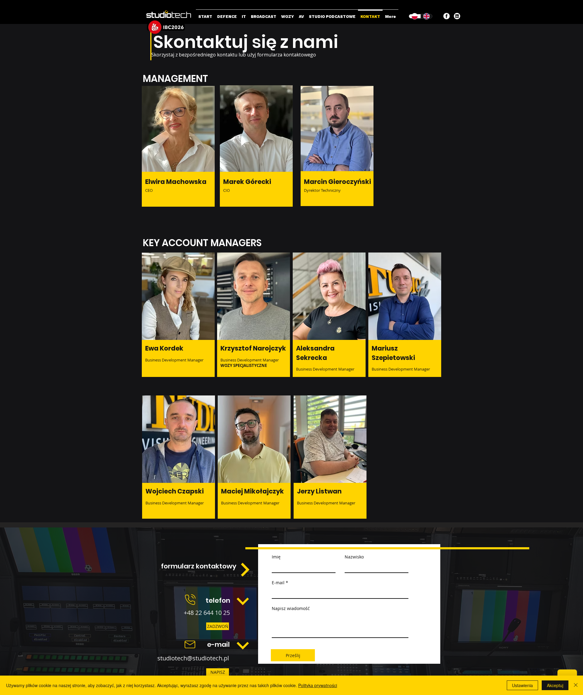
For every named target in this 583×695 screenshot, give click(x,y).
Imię (276, 557)
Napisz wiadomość (291, 608)
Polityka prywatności (317, 685)
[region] (178, 161)
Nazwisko (354, 557)
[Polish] (415, 16)
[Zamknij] (575, 685)
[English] (426, 16)
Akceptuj (555, 685)
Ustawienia (522, 685)
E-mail (278, 583)
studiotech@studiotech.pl (193, 658)
